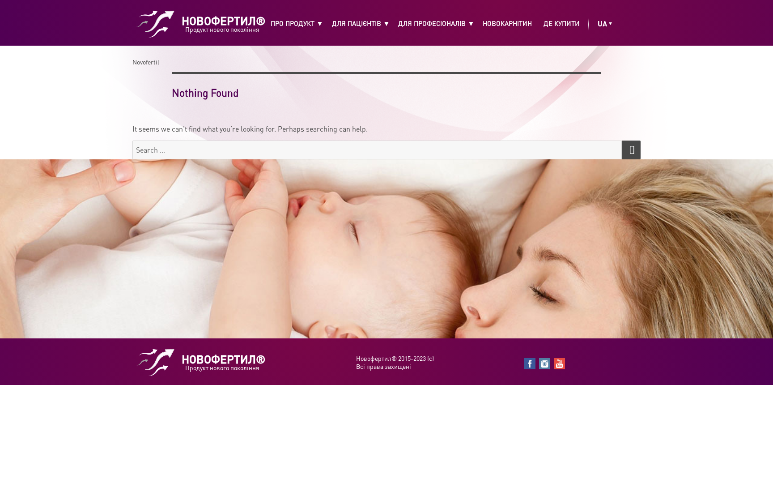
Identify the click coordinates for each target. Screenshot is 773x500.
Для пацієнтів (356, 23)
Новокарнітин (507, 23)
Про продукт (292, 23)
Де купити (562, 23)
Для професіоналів (432, 23)
